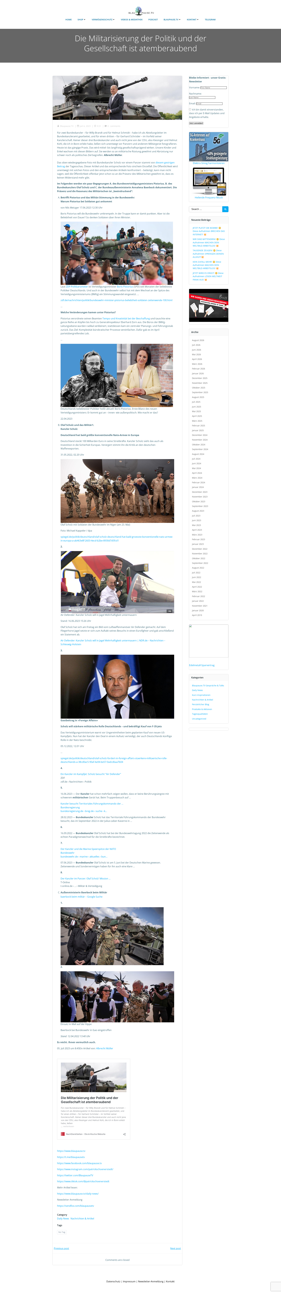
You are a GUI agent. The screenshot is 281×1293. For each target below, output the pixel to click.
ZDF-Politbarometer (77, 286)
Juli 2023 (196, 515)
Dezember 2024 (199, 435)
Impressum (129, 1281)
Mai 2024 (196, 468)
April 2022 (197, 586)
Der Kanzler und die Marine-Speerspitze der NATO (88, 849)
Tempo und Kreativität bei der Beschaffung (126, 318)
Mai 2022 (196, 582)
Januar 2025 (198, 430)
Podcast (153, 19)
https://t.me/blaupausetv (71, 1157)
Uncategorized (199, 718)
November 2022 (200, 553)
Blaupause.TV (171, 19)
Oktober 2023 (198, 501)
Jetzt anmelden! (196, 123)
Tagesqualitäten (200, 713)
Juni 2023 (196, 520)
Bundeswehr (67, 852)
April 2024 (197, 473)
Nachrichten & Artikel (82, 1218)
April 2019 (197, 615)
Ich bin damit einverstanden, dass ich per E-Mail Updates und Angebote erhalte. (207, 113)
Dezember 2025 (199, 378)
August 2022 (198, 567)
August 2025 (198, 397)
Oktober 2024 (198, 444)
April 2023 (197, 529)
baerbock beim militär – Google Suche (81, 896)
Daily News (63, 1218)
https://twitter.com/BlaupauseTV (75, 1175)
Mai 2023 (196, 525)
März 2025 (197, 420)
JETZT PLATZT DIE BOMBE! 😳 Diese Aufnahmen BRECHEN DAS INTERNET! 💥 (209, 231)
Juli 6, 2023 (85, 126)
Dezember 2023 (199, 492)
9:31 (99, 126)
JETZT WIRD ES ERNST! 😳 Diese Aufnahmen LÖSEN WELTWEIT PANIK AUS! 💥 (208, 276)
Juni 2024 (196, 463)
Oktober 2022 (198, 558)
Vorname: (195, 87)
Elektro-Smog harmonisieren (209, 163)
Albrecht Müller (104, 1048)
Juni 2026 (196, 349)
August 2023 (198, 510)
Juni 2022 (196, 577)
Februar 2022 (198, 596)
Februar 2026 (198, 368)
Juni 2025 (196, 406)
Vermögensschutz (102, 19)
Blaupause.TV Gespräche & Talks (208, 685)
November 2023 (200, 496)
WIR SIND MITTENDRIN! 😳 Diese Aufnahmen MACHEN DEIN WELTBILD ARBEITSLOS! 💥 (209, 242)
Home (68, 19)
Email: (192, 103)
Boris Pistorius (125, 286)
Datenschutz (113, 1281)
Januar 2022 (198, 601)
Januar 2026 (198, 373)
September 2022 (200, 563)
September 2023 (200, 506)
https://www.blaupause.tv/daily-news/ (78, 1193)
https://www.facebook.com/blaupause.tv (79, 1163)
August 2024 (198, 454)
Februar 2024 (198, 482)
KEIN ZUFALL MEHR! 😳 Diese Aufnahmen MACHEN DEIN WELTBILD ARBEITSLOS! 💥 (207, 265)
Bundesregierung (70, 807)
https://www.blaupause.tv (71, 1151)
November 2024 (200, 439)
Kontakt (191, 19)
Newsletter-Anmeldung (150, 1281)
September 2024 (200, 449)
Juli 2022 (196, 572)
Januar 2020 (198, 610)
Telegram (210, 19)
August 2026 (198, 340)
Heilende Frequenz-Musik (209, 197)
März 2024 (197, 477)
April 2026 (197, 359)
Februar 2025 (198, 425)
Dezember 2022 (199, 548)
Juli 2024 (196, 458)
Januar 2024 (198, 487)
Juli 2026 (196, 345)
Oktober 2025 (198, 387)
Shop (80, 19)
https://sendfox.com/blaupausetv (75, 1205)
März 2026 (197, 364)
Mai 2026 (196, 354)
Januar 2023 (198, 544)
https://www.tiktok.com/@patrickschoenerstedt (83, 1181)
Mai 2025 (196, 411)
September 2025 (200, 392)
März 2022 (197, 591)
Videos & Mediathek (132, 19)
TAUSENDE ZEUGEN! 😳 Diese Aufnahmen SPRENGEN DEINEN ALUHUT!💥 (208, 253)
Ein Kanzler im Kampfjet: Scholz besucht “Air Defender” (91, 774)
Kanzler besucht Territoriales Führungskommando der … (92, 803)
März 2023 (197, 534)
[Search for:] (205, 209)
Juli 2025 (196, 401)
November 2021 (200, 605)
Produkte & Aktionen (202, 709)
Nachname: (195, 93)
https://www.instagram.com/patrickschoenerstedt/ (85, 1169)
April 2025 (197, 416)
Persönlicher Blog (200, 704)
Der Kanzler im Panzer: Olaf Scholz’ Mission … (85, 878)
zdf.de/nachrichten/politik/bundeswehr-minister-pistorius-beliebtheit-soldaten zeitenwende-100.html (116, 300)
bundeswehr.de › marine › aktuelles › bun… (84, 856)
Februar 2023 (198, 539)
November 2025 (200, 383)
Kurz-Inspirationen (201, 695)
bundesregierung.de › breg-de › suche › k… (84, 811)
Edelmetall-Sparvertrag (202, 665)
